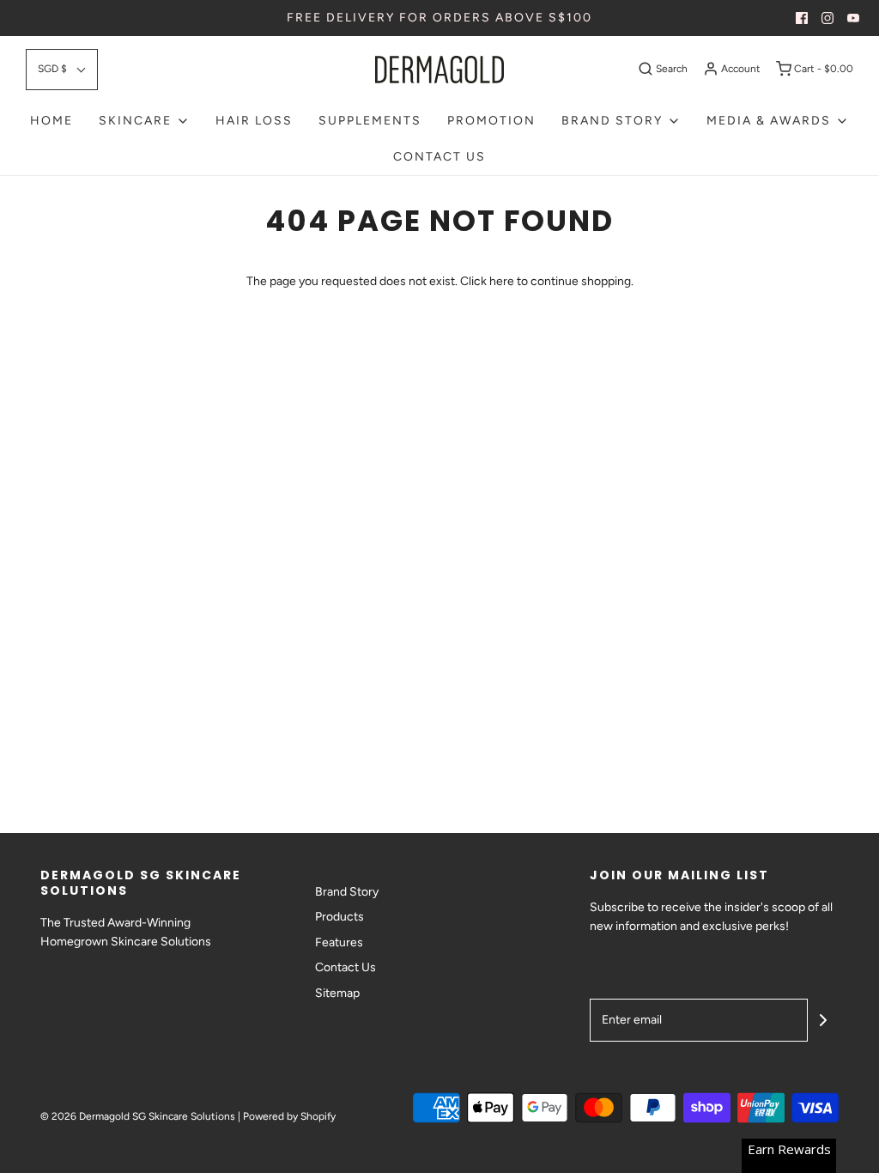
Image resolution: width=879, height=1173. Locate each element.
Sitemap (337, 993)
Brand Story (347, 891)
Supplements (369, 120)
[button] (62, 69)
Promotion (491, 120)
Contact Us (439, 156)
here (501, 281)
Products (339, 916)
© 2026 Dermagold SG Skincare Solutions (137, 1116)
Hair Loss (254, 120)
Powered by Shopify (289, 1116)
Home (51, 120)
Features (339, 942)
